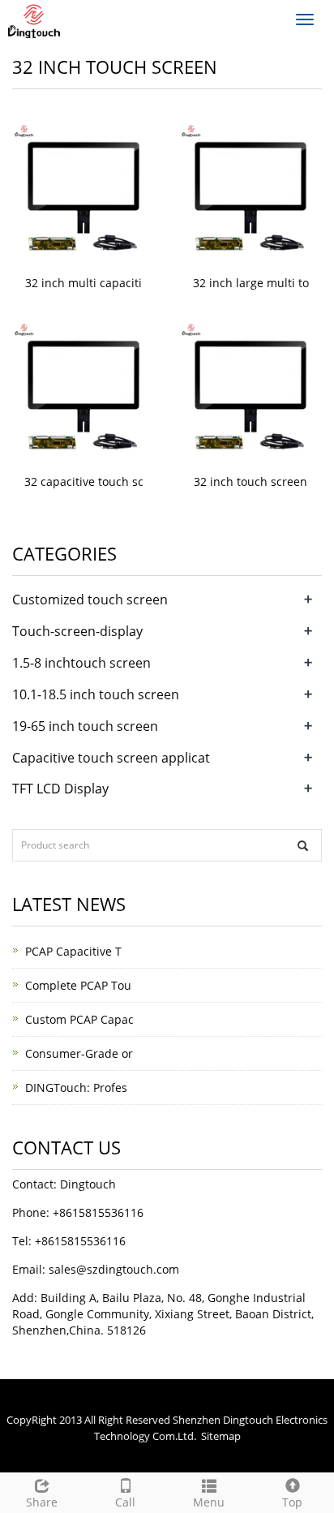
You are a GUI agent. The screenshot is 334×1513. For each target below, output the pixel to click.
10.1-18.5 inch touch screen (95, 694)
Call (125, 1502)
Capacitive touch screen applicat (111, 758)
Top (292, 1502)
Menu (209, 1502)
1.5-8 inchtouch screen (81, 663)
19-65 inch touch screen (85, 726)
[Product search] (303, 846)
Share (42, 1502)
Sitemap (221, 1436)
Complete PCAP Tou (78, 985)
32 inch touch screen (250, 481)
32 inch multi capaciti (83, 282)
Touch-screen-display (77, 631)
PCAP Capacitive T (73, 951)
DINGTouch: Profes (76, 1087)
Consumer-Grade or (79, 1053)
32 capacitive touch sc (83, 481)
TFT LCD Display (60, 788)
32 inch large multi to (251, 282)
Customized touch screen (90, 599)
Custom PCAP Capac (79, 1019)
